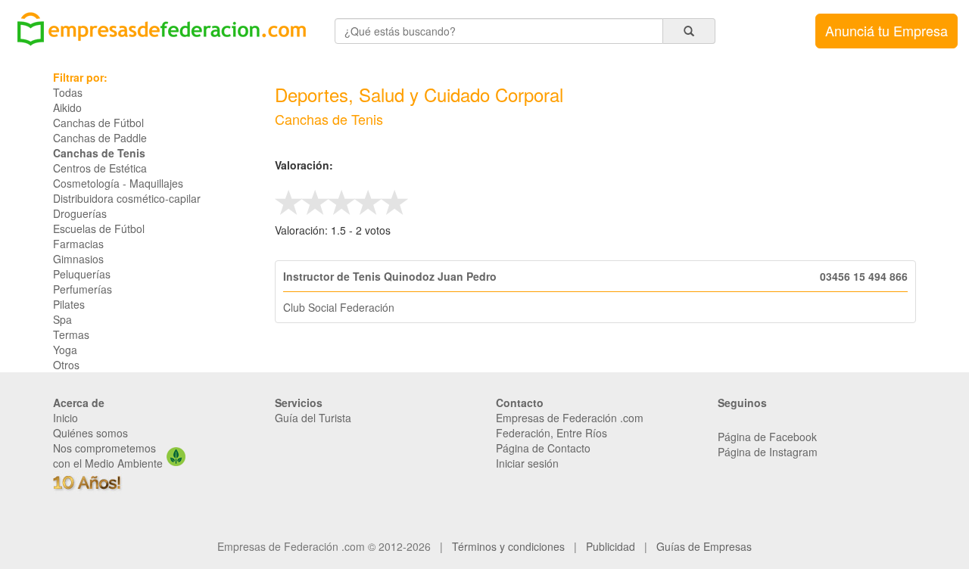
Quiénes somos (90, 432)
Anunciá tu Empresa (886, 30)
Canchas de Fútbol (98, 122)
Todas (68, 92)
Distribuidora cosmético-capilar (127, 198)
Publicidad (610, 546)
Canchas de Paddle (100, 137)
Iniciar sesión (527, 463)
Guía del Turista (313, 417)
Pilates (69, 304)
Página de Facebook (767, 436)
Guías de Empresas (704, 546)
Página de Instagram (768, 451)
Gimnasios (78, 258)
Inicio (65, 417)
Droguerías (80, 213)
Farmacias (78, 243)
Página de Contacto (543, 448)
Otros (66, 364)
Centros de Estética (100, 168)
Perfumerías (82, 289)
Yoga (65, 349)
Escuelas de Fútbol (99, 228)
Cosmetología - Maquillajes (118, 183)
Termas (71, 334)
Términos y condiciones (508, 546)
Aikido (67, 107)
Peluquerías (82, 273)
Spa (62, 319)
